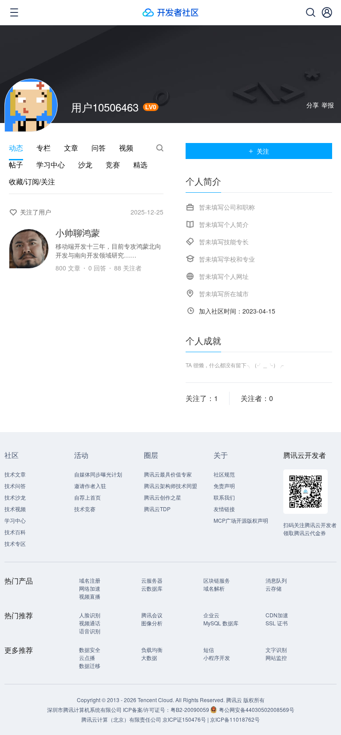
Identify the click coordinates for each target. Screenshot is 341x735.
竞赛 (113, 165)
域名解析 (214, 588)
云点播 (87, 657)
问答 (98, 148)
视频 (126, 148)
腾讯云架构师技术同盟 (170, 485)
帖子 (16, 165)
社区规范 (224, 474)
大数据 (149, 657)
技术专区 (15, 543)
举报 (327, 105)
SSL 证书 (277, 623)
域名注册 (89, 580)
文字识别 (276, 649)
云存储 (274, 588)
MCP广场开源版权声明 (241, 520)
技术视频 (15, 509)
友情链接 (224, 509)
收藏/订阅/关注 (32, 182)
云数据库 (152, 588)
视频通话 (89, 623)
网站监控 (276, 657)
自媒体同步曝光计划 (98, 474)
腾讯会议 (152, 615)
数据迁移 (89, 665)
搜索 (159, 148)
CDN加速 (277, 615)
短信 (208, 649)
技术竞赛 (84, 509)
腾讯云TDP (157, 509)
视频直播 (89, 596)
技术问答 (15, 485)
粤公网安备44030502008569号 (256, 709)
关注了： (202, 398)
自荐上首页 (87, 497)
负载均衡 (152, 649)
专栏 (43, 148)
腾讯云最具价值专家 (168, 474)
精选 (140, 165)
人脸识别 (89, 615)
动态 (16, 148)
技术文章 (15, 474)
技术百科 (15, 532)
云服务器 (152, 580)
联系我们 (224, 497)
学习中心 (50, 165)
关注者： (257, 398)
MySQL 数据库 (220, 623)
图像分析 (152, 623)
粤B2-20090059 (190, 709)
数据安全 (89, 649)
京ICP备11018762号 (235, 719)
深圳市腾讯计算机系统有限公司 (84, 709)
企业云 (211, 615)
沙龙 (85, 165)
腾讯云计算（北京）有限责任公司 (121, 719)
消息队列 (276, 580)
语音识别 (89, 631)
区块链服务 (216, 580)
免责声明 (224, 485)
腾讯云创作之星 (162, 497)
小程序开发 (216, 657)
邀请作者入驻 (90, 485)
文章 (71, 148)
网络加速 (89, 588)
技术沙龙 (15, 497)
